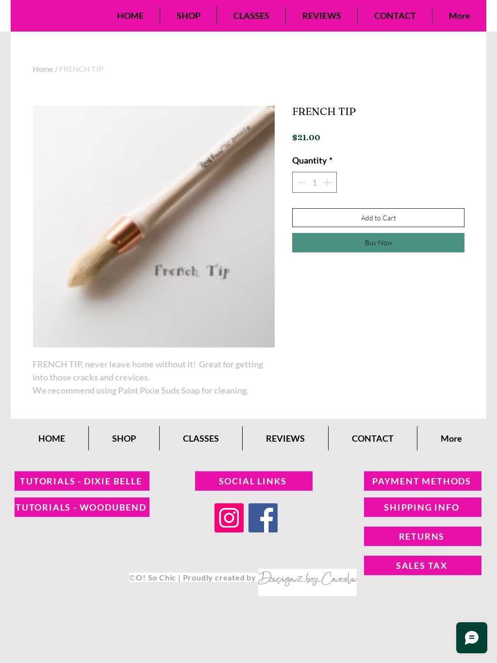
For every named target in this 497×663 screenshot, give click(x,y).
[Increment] (327, 182)
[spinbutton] (314, 182)
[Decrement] (301, 182)
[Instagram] (229, 517)
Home (43, 68)
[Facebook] (263, 517)
